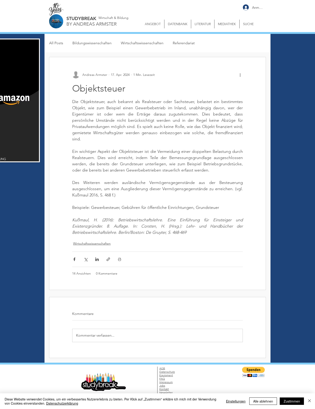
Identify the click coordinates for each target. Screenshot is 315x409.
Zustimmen (292, 401)
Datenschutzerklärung (62, 403)
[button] (246, 180)
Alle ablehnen (263, 401)
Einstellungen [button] (236, 401)
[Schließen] (309, 401)
